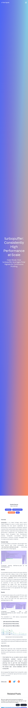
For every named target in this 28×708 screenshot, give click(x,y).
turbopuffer (4, 522)
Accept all (23, 705)
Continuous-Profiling (17, 509)
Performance (11, 512)
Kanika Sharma (14, 504)
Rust (18, 512)
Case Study (8, 509)
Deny (18, 705)
